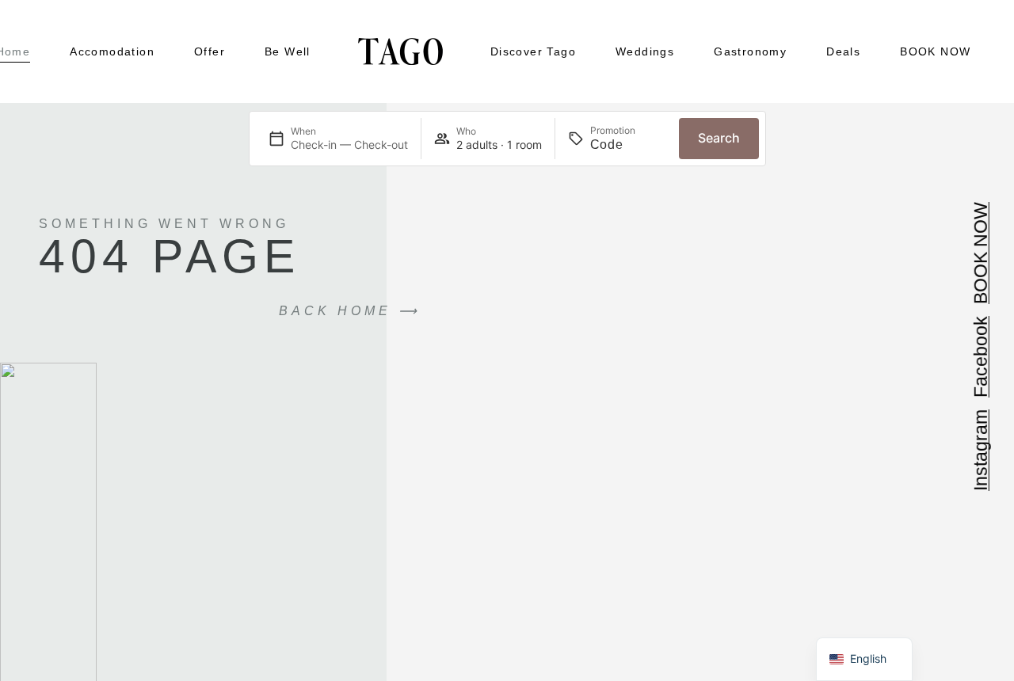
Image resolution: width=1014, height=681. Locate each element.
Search (719, 138)
